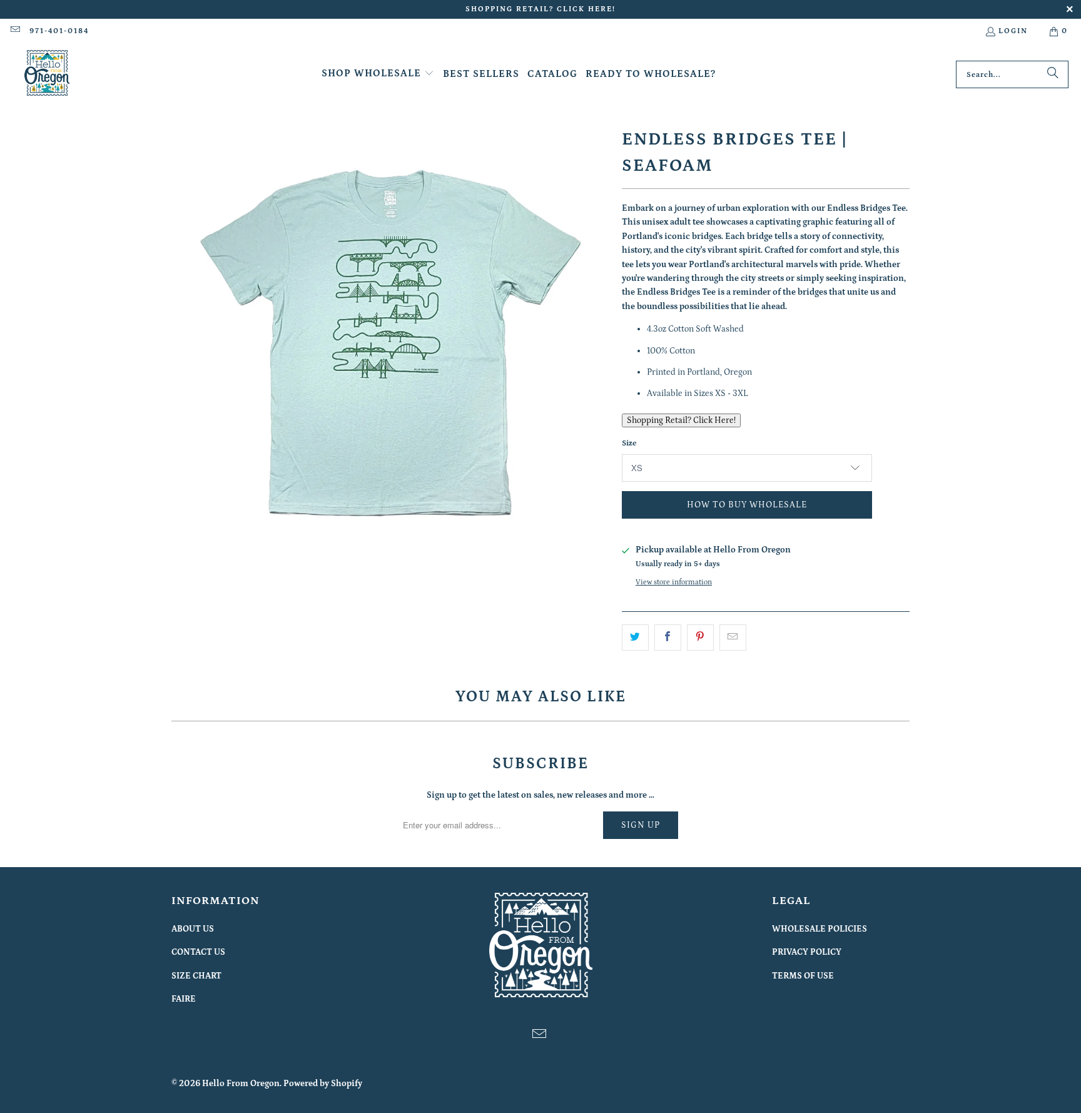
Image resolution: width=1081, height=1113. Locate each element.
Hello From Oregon (241, 1084)
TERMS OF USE (803, 976)
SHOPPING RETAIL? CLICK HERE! (540, 9)
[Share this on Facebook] (667, 637)
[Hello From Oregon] (46, 74)
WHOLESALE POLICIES (819, 929)
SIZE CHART (196, 976)
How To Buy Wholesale (747, 505)
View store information (674, 582)
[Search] (1052, 74)
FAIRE (183, 999)
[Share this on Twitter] (635, 637)
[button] (378, 74)
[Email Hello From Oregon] (14, 31)
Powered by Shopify (322, 1084)
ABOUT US (192, 929)
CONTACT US (198, 952)
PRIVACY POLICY (806, 952)
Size (629, 443)
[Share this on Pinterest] (700, 637)
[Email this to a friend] (732, 637)
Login (1013, 31)
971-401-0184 (59, 31)
